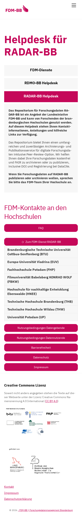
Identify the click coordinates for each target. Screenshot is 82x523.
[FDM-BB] (16, 12)
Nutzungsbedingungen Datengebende (41, 328)
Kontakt (9, 486)
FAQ (41, 228)
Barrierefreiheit (41, 347)
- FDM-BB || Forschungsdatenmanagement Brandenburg (45, 510)
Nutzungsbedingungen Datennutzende (41, 338)
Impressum (41, 367)
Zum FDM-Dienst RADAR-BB (43, 242)
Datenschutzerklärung (18, 499)
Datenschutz (41, 357)
